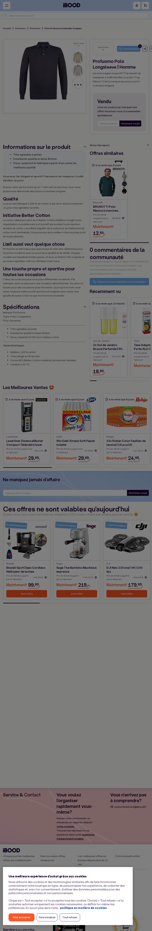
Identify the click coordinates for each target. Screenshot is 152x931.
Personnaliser (47, 917)
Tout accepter (21, 917)
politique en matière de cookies (83, 908)
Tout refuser (69, 917)
